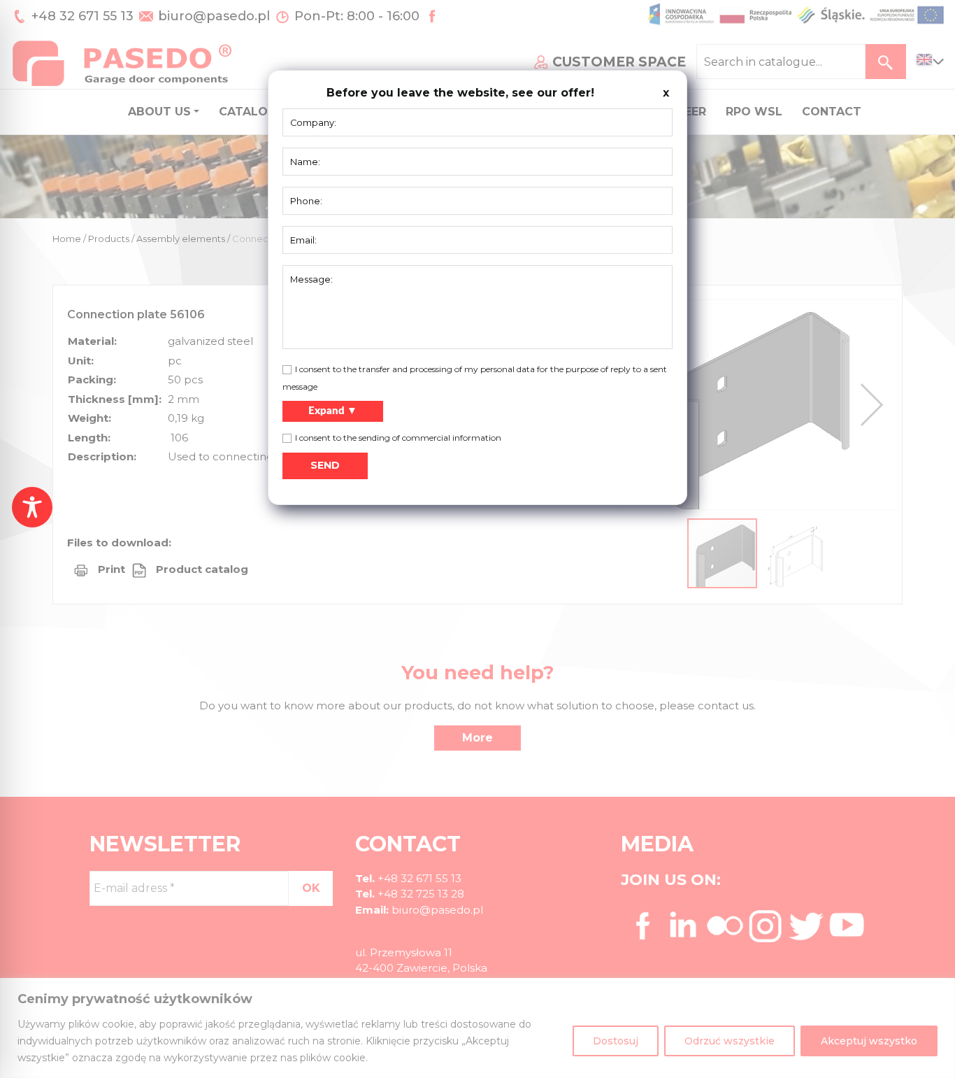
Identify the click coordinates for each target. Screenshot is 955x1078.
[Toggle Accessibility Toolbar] (32, 507)
